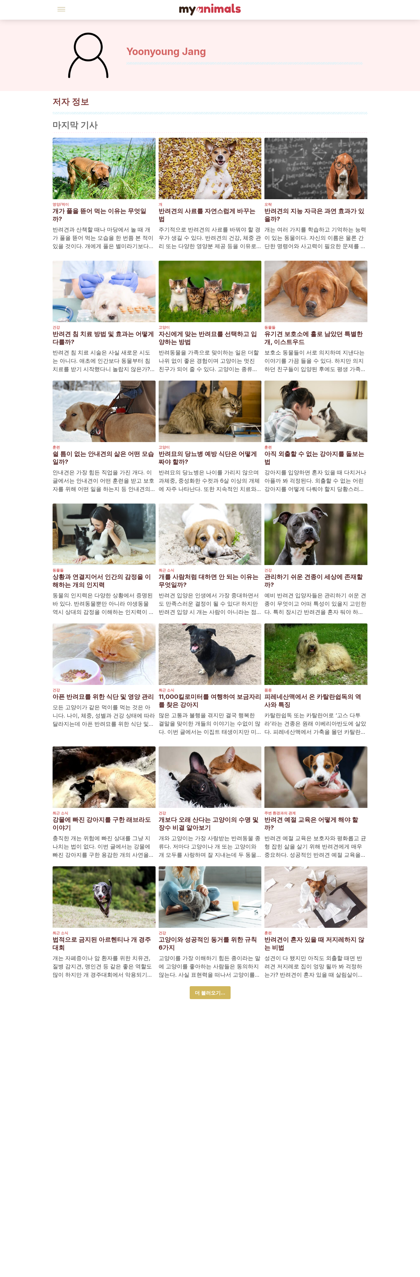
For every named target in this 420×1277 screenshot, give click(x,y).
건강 (56, 327)
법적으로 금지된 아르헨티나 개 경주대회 (102, 943)
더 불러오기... (210, 993)
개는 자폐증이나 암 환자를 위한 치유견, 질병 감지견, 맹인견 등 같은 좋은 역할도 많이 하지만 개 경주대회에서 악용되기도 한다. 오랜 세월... (103, 967)
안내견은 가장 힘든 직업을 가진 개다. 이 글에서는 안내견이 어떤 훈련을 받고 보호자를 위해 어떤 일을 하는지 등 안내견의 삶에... (103, 481)
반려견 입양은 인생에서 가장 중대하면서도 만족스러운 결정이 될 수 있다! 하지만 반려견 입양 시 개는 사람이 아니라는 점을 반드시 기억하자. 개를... (209, 604)
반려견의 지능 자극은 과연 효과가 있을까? (314, 215)
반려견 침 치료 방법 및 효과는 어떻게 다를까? (103, 338)
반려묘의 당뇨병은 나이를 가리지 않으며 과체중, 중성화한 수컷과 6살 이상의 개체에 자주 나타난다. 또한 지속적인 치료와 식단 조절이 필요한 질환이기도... (209, 481)
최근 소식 (166, 570)
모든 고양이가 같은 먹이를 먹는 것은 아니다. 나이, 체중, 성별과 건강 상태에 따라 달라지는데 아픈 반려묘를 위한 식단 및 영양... (104, 716)
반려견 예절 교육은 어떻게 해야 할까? (311, 823)
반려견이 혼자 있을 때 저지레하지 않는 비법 (314, 943)
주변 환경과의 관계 (280, 813)
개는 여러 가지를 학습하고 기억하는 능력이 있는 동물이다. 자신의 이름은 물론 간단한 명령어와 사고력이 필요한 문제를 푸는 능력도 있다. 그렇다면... (315, 238)
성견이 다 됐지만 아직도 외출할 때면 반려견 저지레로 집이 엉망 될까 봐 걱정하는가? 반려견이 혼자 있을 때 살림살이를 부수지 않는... (313, 967)
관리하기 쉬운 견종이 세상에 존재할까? (313, 580)
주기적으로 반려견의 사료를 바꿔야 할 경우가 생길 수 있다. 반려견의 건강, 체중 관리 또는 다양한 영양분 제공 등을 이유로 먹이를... (210, 238)
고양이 (164, 327)
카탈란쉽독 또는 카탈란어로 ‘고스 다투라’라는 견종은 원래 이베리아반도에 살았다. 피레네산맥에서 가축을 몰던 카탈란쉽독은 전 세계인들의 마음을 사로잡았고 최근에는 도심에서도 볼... (315, 724)
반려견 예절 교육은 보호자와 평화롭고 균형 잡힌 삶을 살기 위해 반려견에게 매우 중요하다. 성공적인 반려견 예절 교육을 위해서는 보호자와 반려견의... (315, 847)
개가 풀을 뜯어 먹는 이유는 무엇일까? (99, 215)
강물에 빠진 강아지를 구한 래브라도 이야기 (102, 823)
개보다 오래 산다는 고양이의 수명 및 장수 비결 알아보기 (209, 823)
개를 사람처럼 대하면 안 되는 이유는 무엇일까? (209, 580)
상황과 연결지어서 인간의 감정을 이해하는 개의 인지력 (102, 580)
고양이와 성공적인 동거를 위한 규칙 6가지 (208, 943)
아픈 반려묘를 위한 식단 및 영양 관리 (103, 696)
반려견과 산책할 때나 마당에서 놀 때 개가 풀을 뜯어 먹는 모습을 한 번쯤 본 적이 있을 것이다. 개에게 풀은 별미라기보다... (103, 237)
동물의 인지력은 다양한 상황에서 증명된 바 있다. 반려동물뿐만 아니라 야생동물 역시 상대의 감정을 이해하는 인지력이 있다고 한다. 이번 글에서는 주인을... (103, 604)
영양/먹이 (61, 204)
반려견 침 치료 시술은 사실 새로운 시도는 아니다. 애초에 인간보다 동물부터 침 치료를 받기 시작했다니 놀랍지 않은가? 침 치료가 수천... (101, 361)
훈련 (56, 447)
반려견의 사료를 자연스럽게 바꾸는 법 (207, 215)
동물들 (269, 327)
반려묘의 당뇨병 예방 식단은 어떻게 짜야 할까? (208, 457)
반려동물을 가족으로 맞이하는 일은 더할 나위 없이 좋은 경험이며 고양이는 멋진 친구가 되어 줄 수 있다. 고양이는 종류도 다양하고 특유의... (209, 361)
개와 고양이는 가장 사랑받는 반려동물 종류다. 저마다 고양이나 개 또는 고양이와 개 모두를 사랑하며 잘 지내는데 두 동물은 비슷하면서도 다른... (209, 847)
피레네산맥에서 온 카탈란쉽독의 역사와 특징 (312, 700)
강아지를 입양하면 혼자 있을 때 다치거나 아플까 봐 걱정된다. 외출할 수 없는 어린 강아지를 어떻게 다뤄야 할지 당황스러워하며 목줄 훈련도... (315, 481)
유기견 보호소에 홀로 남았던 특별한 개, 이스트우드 (313, 338)
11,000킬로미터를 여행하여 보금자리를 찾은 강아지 (210, 700)
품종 (268, 690)
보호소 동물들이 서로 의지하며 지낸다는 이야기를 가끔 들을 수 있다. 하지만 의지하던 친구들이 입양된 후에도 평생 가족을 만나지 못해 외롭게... (315, 361)
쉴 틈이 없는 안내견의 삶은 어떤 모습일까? (103, 457)
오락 (268, 204)
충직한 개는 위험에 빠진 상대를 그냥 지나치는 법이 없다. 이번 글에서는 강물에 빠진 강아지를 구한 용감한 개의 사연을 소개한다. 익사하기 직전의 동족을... (101, 847)
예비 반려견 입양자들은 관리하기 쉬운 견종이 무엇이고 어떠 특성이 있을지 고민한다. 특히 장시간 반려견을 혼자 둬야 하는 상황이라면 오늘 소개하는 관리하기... (315, 604)
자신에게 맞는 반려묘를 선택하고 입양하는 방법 (208, 338)
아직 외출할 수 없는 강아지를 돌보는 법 (314, 457)
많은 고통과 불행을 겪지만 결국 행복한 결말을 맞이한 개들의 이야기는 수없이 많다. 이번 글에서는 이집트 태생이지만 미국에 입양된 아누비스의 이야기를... (209, 724)
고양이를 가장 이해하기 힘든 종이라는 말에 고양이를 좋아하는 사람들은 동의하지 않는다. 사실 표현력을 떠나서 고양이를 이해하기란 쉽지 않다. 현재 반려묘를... (209, 967)
